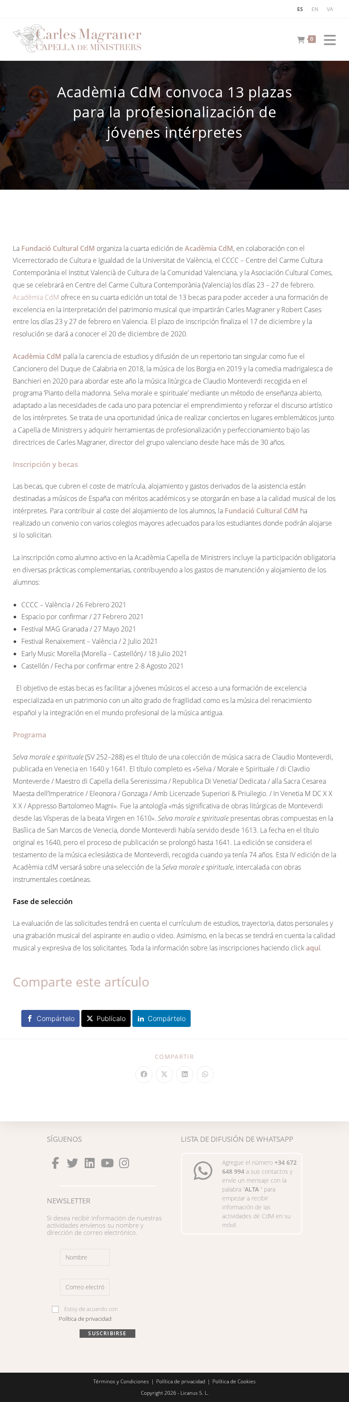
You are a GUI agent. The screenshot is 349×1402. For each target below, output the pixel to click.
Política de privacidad (85, 1318)
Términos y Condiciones (121, 1381)
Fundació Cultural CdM (58, 248)
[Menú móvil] (327, 38)
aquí (313, 948)
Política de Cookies (234, 1381)
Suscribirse (107, 1333)
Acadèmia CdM (209, 248)
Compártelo (55, 1018)
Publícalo (111, 1018)
